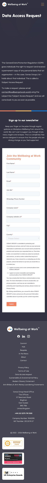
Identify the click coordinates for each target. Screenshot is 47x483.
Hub (23, 347)
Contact (23, 360)
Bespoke (23, 350)
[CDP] (13, 443)
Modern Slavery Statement (23, 381)
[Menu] (42, 4)
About (23, 357)
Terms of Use (23, 371)
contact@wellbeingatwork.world (16, 92)
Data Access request (23, 374)
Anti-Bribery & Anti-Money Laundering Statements (23, 385)
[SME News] (13, 474)
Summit (23, 343)
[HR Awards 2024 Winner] (13, 459)
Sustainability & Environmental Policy (23, 378)
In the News (23, 354)
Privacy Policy (23, 367)
